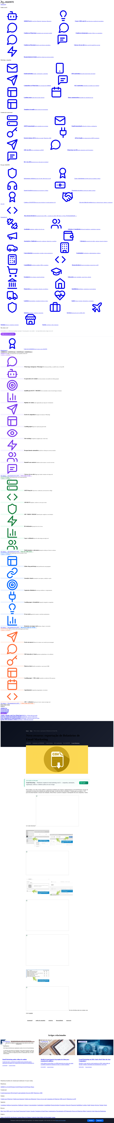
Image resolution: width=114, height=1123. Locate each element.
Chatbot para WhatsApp (6, 1099)
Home (27, 730)
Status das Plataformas (100, 1111)
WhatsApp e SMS (38, 1093)
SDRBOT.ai (4, 352)
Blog (5, 704)
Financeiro (73, 1105)
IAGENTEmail (20, 352)
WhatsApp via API (71, 1099)
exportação (68, 1020)
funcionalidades (59, 1020)
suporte (31, 1013)
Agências (8, 1105)
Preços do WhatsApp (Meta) (79, 1111)
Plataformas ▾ (4, 350)
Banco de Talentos (26, 1117)
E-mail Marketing (75, 743)
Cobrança (26, 1105)
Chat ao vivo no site (41, 1099)
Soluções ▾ (3, 4)
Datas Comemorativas (50, 1111)
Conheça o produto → (6, 355)
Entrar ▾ (3, 706)
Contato (53, 1117)
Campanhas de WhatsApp (53, 1099)
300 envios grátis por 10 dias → (29, 627)
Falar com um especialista (8, 334)
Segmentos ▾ (4, 217)
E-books (28, 1111)
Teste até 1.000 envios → (27, 551)
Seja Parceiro (13, 1117)
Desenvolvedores (55, 1105)
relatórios (50, 1020)
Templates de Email (40, 1111)
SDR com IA (63, 1099)
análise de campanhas (40, 1020)
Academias (3, 1105)
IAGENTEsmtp (11, 352)
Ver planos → (4, 475)
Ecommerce (63, 1105)
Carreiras (19, 1117)
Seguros (93, 1105)
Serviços (97, 1105)
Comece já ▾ (4, 713)
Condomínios (40, 1105)
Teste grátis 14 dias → (26, 475)
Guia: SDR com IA (8, 1111)
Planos (2, 704)
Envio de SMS (29, 1093)
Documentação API (61, 1111)
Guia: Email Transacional (19, 1111)
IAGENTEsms (28, 352)
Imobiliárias (79, 1105)
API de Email (13, 1093)
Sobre (8, 704)
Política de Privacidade (45, 1117)
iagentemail (29, 1020)
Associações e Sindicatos (17, 1105)
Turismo (101, 1105)
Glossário (32, 1111)
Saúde (88, 1105)
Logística (85, 1105)
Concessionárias (33, 1105)
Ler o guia (84, 782)
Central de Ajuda (90, 1111)
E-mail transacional (5, 1093)
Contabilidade (47, 1105)
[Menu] (1, 720)
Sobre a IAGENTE (5, 1117)
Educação (68, 1105)
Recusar (99, 1120)
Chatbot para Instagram (18, 1099)
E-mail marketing (21, 1093)
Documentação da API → (14, 475)
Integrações (69, 1111)
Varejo (105, 1105)
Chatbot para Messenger (30, 1099)
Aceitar (91, 1120)
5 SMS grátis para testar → (28, 703)
